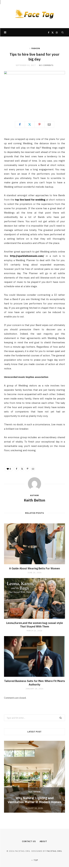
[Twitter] (30, 124)
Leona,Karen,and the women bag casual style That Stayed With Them (34, 624)
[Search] (62, 32)
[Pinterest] (39, 124)
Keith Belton (34, 500)
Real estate (34, 792)
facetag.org (54, 851)
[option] (34, 777)
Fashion (35, 48)
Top (35, 860)
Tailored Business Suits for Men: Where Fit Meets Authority (34, 682)
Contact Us (29, 841)
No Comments (46, 65)
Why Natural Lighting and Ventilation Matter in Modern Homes (34, 800)
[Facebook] (20, 124)
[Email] (49, 124)
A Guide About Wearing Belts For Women (34, 568)
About (43, 841)
